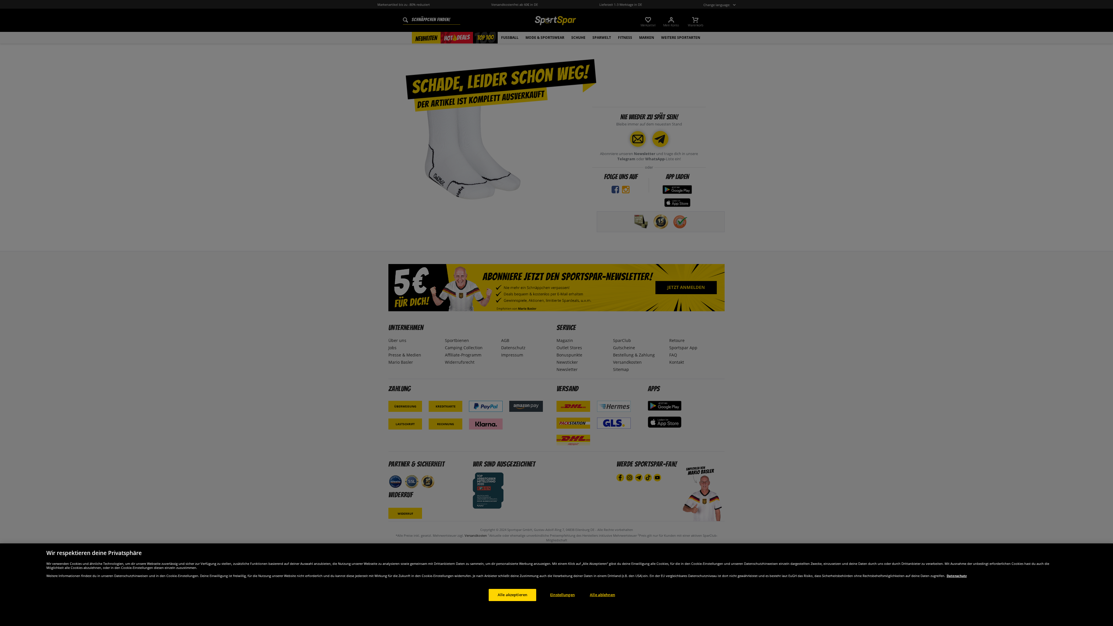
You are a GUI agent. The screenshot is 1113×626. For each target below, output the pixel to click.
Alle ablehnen (602, 594)
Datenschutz (957, 576)
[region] (556, 584)
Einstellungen (562, 594)
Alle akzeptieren (512, 594)
